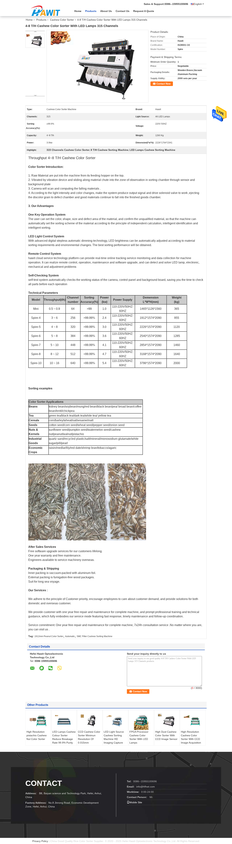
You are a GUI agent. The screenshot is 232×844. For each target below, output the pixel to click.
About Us (106, 11)
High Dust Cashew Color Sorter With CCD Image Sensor (166, 735)
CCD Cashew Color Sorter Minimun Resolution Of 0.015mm (89, 737)
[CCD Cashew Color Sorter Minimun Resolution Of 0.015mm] (89, 721)
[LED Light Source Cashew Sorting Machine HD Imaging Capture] (115, 721)
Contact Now (163, 83)
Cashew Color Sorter (62, 19)
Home (77, 11)
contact (43, 783)
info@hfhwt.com (145, 786)
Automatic (70, 636)
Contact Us (122, 11)
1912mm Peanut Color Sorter (48, 636)
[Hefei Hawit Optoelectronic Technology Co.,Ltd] (45, 10)
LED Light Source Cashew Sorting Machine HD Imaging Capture (114, 737)
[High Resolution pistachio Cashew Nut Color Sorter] (38, 721)
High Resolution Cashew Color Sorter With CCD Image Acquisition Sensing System (191, 739)
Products (90, 11)
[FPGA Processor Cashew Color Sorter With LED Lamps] (141, 721)
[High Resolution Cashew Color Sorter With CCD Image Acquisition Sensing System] (192, 721)
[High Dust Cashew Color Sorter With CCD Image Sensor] (167, 721)
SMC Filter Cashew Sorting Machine (94, 636)
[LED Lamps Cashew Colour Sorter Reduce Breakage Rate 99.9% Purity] (64, 721)
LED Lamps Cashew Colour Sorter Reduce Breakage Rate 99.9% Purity (64, 737)
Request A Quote (143, 11)
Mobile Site (135, 802)
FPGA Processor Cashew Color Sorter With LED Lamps (138, 737)
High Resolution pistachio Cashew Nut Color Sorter (36, 735)
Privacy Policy (40, 841)
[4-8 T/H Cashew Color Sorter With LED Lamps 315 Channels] (35, 41)
